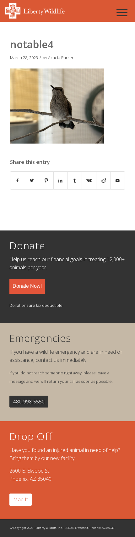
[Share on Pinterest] (46, 180)
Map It (20, 499)
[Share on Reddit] (103, 180)
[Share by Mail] (117, 180)
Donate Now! (27, 286)
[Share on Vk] (89, 180)
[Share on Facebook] (17, 180)
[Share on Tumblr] (75, 180)
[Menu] (122, 12)
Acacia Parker (60, 57)
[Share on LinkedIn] (61, 180)
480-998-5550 (29, 401)
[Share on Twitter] (32, 180)
